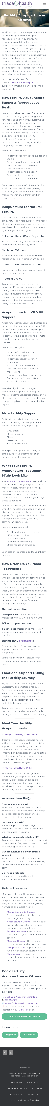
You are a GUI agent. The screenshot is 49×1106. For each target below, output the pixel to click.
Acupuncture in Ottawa (19, 922)
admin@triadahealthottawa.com (21, 1003)
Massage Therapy (16, 941)
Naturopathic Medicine (18, 1088)
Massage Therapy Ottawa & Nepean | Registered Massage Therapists (24, 1075)
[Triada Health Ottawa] (18, 4)
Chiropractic (24, 1067)
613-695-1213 (11, 1000)
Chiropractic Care (15, 947)
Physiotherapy (14, 954)
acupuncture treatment (19, 481)
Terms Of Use (33, 1094)
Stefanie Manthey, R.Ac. (17, 768)
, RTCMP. (21, 734)
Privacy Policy (16, 1094)
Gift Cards (37, 1088)
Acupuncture (16, 1082)
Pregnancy (10, 1035)
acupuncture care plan (22, 82)
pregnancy (26, 640)
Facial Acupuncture (16, 931)
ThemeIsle (34, 1100)
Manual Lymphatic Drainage (21, 912)
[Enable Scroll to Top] (44, 1101)
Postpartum (29, 1035)
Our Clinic (23, 1010)
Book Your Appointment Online (21, 997)
